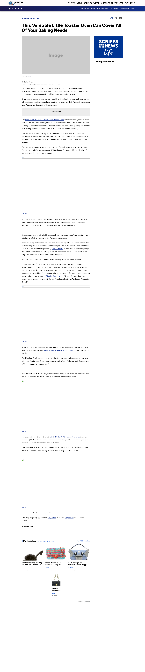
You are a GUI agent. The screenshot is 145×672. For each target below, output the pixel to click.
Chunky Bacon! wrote (54, 276)
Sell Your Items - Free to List (45, 541)
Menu (70, 3)
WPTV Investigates (102, 9)
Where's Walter (124, 9)
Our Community (81, 9)
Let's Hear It (91, 9)
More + (133, 9)
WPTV (16, 8)
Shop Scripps (117, 3)
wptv (13, 8)
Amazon (30, 76)
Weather (97, 3)
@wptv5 (22, 8)
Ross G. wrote (57, 248)
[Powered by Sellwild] (87, 601)
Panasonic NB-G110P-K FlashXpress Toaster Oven (44, 119)
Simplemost (52, 517)
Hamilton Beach (50, 350)
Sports (106, 3)
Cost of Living (114, 9)
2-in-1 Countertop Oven (65, 350)
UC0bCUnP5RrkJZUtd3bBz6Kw (19, 8)
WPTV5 (10, 8)
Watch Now (130, 3)
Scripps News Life (30, 18)
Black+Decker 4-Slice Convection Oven (65, 437)
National (88, 3)
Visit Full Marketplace (83, 541)
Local (79, 3)
